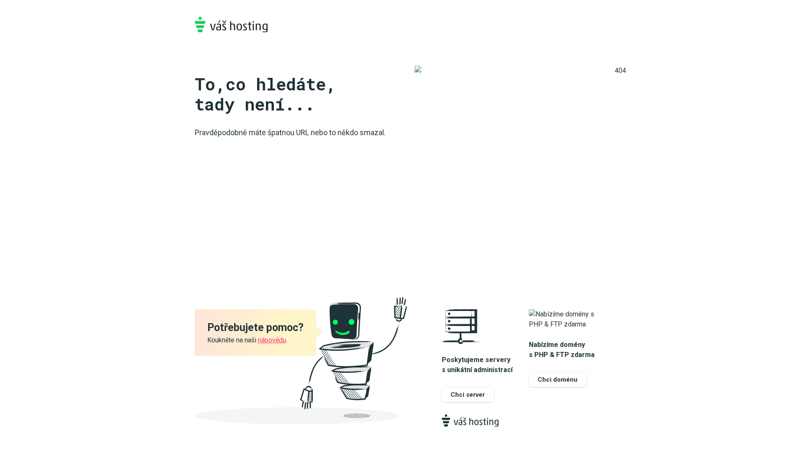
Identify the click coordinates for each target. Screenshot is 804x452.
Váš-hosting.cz (231, 24)
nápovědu (272, 340)
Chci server (468, 394)
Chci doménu (557, 379)
